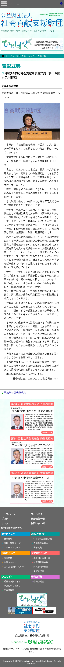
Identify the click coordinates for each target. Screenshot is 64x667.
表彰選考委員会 (40, 543)
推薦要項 (8, 558)
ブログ (4, 518)
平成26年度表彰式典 (15, 392)
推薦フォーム (10, 562)
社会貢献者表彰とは (42, 539)
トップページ (12, 56)
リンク (4, 523)
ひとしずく (37, 514)
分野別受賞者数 (40, 562)
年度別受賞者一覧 (41, 558)
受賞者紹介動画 (40, 566)
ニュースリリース (12, 547)
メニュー (14, 4)
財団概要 (8, 539)
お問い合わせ (38, 523)
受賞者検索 (38, 571)
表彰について (27, 56)
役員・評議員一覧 (12, 543)
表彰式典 (42, 56)
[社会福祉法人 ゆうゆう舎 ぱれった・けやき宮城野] (32, 433)
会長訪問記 (38, 581)
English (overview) (11, 527)
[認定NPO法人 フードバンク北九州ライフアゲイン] (32, 468)
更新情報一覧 (38, 518)
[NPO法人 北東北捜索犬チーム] (32, 502)
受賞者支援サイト (12, 581)
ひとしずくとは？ (12, 586)
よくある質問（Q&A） (14, 566)
